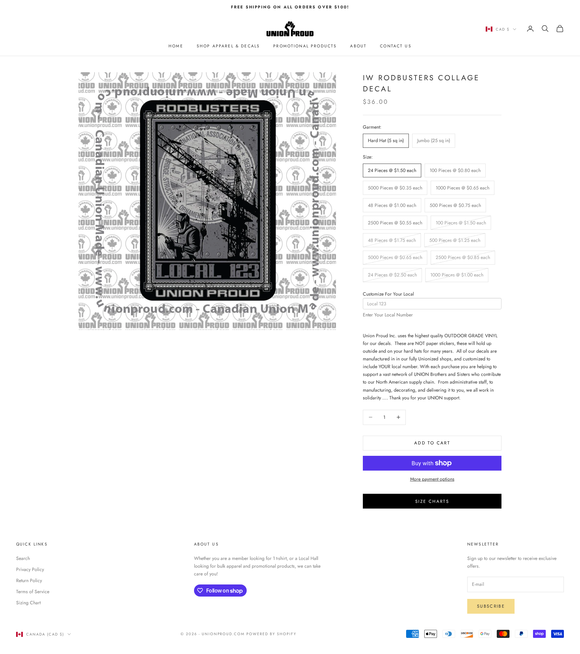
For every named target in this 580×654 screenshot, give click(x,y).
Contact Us (396, 46)
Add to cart (432, 443)
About (358, 46)
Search (23, 558)
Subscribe (491, 606)
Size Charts (432, 501)
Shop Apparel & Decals (228, 46)
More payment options (432, 479)
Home (175, 46)
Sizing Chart (28, 602)
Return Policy (29, 580)
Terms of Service (32, 591)
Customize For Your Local (388, 294)
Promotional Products (305, 46)
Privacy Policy (30, 569)
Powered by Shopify (271, 634)
